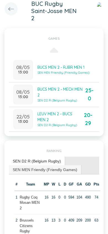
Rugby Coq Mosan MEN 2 (30, 202)
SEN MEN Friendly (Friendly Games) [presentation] (45, 169)
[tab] (37, 161)
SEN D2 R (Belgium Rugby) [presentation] (37, 161)
